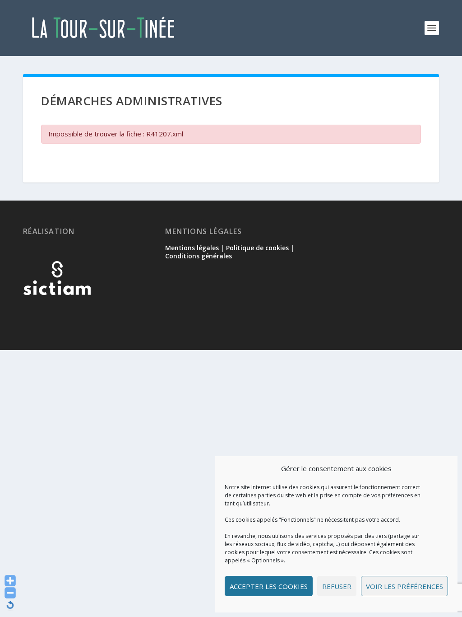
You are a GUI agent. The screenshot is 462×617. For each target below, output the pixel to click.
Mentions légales (192, 247)
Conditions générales (198, 256)
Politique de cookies (257, 247)
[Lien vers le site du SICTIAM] (57, 309)
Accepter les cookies (269, 586)
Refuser (336, 586)
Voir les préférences (404, 586)
